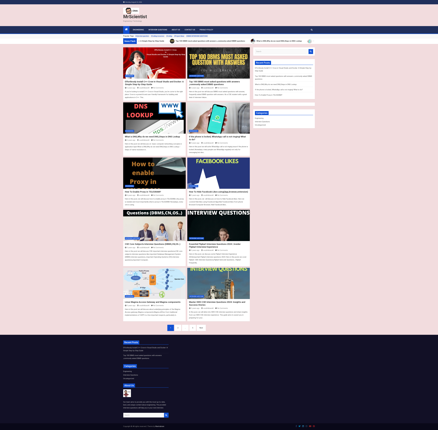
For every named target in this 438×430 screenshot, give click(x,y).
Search (311, 51)
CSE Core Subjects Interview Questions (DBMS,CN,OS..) (152, 244)
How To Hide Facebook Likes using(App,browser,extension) (218, 191)
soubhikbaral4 (144, 88)
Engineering (138, 30)
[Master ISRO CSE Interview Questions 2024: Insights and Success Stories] (218, 283)
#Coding (169, 36)
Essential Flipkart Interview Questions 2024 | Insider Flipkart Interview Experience (215, 245)
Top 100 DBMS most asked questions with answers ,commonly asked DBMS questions (214, 83)
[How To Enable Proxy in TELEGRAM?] (154, 173)
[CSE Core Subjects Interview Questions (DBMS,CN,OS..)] (154, 225)
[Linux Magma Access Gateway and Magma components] (154, 283)
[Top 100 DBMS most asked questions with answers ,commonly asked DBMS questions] (218, 63)
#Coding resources (157, 36)
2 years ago (131, 88)
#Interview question (142, 36)
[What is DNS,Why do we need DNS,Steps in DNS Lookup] (154, 118)
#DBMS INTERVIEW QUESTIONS (196, 36)
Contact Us (190, 30)
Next (201, 328)
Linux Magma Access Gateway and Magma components (152, 302)
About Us (176, 30)
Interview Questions (158, 30)
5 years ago (195, 195)
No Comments (158, 88)
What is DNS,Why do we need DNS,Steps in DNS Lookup (152, 136)
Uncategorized (260, 125)
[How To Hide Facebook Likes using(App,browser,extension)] (218, 173)
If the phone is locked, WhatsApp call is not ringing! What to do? (279, 90)
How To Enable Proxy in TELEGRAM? (143, 191)
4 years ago (131, 140)
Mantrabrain (159, 426)
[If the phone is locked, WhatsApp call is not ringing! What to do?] (218, 118)
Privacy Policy (206, 30)
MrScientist (135, 16)
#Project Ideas (179, 36)
